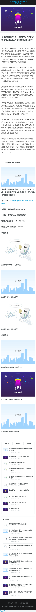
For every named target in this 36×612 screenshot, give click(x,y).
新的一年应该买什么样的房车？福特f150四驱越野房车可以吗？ (20, 561)
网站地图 (3, 611)
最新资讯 (18, 443)
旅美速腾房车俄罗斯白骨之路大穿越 (11, 265)
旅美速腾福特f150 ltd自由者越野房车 (19, 456)
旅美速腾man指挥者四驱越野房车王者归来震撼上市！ (20, 449)
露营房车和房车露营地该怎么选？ (18, 524)
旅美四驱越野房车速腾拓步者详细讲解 (11, 399)
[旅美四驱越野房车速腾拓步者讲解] (18, 416)
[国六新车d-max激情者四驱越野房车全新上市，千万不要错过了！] (18, 19)
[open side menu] (2, 2)
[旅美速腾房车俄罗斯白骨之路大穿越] (18, 250)
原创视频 (29, 443)
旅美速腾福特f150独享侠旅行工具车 (18, 484)
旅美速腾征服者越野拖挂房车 (17, 462)
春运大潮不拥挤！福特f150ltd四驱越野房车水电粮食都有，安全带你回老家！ (20, 538)
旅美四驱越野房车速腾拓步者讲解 (10, 431)
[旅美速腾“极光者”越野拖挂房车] (18, 282)
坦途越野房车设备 (14, 508)
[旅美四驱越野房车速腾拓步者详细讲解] (18, 384)
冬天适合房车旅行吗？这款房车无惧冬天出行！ (20, 577)
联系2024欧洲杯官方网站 (21, 603)
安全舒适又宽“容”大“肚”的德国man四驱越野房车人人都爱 (20, 554)
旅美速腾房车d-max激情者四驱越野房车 (20, 490)
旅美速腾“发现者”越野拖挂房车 (9, 329)
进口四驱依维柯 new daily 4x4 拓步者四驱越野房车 (21, 477)
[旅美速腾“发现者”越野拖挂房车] (18, 314)
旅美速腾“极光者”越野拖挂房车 (9, 297)
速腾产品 (7, 443)
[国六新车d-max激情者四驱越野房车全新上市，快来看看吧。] (18, 352)
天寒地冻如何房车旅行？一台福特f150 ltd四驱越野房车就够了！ (20, 569)
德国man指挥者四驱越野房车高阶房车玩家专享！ (20, 592)
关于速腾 (10, 603)
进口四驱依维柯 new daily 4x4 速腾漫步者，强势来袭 (21, 469)
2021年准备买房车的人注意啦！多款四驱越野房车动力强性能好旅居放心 (20, 585)
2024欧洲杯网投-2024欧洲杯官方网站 (18, 2)
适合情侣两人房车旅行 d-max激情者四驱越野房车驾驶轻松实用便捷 (20, 530)
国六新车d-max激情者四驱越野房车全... (11, 367)
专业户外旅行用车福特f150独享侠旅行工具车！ (20, 546)
